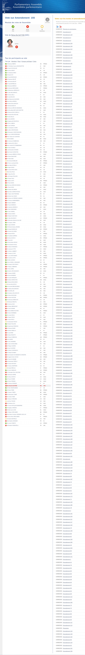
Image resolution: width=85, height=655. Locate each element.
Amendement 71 (67, 499)
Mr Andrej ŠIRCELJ (11, 368)
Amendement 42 (67, 353)
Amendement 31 (67, 250)
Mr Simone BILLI (10, 94)
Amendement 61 (67, 419)
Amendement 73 (67, 605)
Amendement (66, 459)
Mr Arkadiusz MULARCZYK (13, 293)
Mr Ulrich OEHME (11, 308)
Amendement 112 (67, 622)
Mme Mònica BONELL (12, 101)
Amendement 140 (67, 287)
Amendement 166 (67, 338)
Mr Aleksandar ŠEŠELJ (12, 361)
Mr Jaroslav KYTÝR (11, 249)
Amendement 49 (67, 381)
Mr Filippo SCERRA (11, 346)
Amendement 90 (67, 487)
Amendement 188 (67, 465)
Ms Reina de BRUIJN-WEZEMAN (14, 108)
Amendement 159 (67, 301)
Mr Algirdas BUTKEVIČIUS (13, 121)
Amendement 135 (67, 166)
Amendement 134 (67, 155)
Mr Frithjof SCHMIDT (11, 352)
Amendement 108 (67, 439)
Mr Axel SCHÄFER (11, 348)
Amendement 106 (67, 450)
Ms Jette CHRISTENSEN (12, 130)
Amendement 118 (67, 525)
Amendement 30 (67, 241)
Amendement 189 (67, 462)
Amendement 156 (67, 651)
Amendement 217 (67, 77)
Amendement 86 (67, 616)
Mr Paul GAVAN (10, 182)
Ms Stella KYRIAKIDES (12, 246)
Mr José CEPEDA (11, 125)
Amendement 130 (67, 138)
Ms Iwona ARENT (11, 70)
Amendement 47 (67, 367)
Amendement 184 (67, 209)
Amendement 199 (67, 118)
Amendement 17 (67, 126)
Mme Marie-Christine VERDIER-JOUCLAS (16, 414)
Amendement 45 (67, 364)
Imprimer (47, 22)
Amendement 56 (67, 407)
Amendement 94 (67, 619)
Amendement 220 (67, 218)
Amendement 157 (67, 129)
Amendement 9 (67, 69)
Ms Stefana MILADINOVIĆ (13, 288)
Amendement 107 (67, 436)
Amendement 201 (67, 278)
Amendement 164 (67, 333)
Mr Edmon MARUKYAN (12, 279)
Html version (57, 27)
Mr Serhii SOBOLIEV (11, 370)
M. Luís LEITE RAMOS (12, 255)
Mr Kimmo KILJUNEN (12, 231)
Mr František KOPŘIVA (12, 235)
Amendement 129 (67, 161)
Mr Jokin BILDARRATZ (12, 92)
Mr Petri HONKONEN (11, 209)
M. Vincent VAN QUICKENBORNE (14, 405)
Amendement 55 (67, 404)
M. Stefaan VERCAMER (12, 412)
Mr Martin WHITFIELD (12, 418)
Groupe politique (27, 61)
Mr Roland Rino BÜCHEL (12, 114)
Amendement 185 (67, 212)
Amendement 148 (67, 247)
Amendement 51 (67, 396)
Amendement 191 (67, 513)
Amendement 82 (67, 550)
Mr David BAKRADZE (12, 77)
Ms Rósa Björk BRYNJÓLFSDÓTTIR (15, 110)
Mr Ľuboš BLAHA (11, 97)
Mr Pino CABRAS (11, 123)
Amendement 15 (67, 112)
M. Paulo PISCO (10, 319)
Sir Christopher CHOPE (12, 127)
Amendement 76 (67, 565)
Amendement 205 (67, 542)
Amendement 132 (67, 313)
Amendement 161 (67, 324)
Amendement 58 (67, 410)
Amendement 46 (67, 376)
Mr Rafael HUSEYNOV (12, 216)
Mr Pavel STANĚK (11, 379)
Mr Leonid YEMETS (11, 423)
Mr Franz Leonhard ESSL (12, 163)
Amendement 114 (67, 596)
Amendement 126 (67, 318)
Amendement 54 (67, 401)
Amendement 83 (67, 571)
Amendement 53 (67, 399)
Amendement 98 (67, 576)
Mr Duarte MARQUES (12, 277)
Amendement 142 (67, 238)
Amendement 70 (67, 473)
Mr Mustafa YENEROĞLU (12, 425)
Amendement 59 (67, 453)
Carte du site (4, 0)
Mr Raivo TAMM (10, 390)
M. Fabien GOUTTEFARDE (13, 193)
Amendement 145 (67, 123)
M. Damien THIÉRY (11, 392)
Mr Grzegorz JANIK (11, 222)
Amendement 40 (67, 315)
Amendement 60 (67, 416)
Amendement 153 (67, 270)
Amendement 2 (67, 510)
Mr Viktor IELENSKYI (11, 218)
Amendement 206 (67, 602)
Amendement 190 (67, 470)
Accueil (4, 12)
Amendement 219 (67, 467)
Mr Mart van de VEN (11, 410)
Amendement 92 (67, 645)
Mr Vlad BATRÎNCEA (11, 83)
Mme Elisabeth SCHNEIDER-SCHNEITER (16, 354)
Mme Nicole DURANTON (12, 152)
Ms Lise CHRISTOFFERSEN (13, 134)
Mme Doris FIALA (11, 171)
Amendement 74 (67, 611)
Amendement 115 (67, 456)
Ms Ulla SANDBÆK (11, 341)
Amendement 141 (67, 229)
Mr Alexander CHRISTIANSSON (14, 132)
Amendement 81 (67, 536)
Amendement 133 (67, 34)
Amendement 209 (67, 75)
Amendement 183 (67, 207)
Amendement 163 (67, 330)
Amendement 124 (67, 267)
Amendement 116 (67, 493)
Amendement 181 (67, 63)
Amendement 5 (67, 40)
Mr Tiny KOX (10, 240)
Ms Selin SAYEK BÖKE (12, 343)
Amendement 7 (67, 60)
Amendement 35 (67, 284)
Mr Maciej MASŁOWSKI (12, 282)
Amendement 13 (67, 98)
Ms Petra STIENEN (11, 381)
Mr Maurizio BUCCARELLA (13, 112)
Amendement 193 (67, 281)
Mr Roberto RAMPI (11, 328)
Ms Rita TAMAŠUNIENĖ (12, 387)
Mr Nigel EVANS (10, 167)
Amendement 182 (67, 255)
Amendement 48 (67, 370)
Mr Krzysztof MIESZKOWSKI (13, 286)
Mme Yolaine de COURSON (13, 136)
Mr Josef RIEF (10, 332)
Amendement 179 (67, 201)
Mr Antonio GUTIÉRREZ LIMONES (14, 198)
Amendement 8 (67, 66)
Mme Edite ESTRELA (12, 165)
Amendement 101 (67, 648)
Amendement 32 (67, 252)
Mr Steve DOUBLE (11, 147)
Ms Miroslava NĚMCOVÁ (12, 299)
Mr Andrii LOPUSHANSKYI (13, 271)
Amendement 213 (67, 227)
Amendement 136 (67, 215)
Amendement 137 (67, 181)
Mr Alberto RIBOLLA (11, 330)
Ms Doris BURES (11, 119)
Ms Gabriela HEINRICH (12, 207)
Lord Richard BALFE (11, 81)
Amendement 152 (67, 637)
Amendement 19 (67, 146)
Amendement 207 (67, 361)
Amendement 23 (67, 175)
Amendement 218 (67, 57)
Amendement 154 (67, 43)
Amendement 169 (67, 192)
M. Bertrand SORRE (11, 374)
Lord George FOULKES (12, 176)
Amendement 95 (67, 639)
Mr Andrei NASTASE (11, 297)
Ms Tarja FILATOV (11, 174)
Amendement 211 (67, 519)
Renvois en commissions (69, 29)
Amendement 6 (67, 52)
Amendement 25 (67, 186)
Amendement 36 (67, 290)
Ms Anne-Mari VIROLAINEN (13, 416)
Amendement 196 (67, 373)
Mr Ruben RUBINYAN (12, 337)
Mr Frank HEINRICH (11, 205)
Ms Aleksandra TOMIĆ (12, 394)
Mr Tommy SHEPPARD (12, 365)
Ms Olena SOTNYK (11, 376)
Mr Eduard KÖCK (11, 233)
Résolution (66, 628)
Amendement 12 (67, 95)
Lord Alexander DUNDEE (12, 149)
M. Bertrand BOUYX (11, 105)
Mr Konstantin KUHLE (12, 244)
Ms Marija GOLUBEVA (12, 189)
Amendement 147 (67, 120)
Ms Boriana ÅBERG (11, 63)
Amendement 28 (67, 232)
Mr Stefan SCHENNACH (12, 350)
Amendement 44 (67, 545)
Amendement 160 (67, 321)
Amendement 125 (67, 298)
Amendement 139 (67, 634)
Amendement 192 (67, 55)
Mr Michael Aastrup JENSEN (13, 227)
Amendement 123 (67, 92)
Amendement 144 (67, 631)
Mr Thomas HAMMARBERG (13, 200)
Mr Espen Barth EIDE (11, 156)
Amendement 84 (67, 573)
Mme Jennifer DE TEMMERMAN (14, 145)
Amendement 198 (67, 356)
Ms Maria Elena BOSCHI (12, 103)
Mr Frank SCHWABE (11, 359)
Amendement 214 (67, 261)
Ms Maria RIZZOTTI (11, 335)
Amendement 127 (67, 304)
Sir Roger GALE (10, 178)
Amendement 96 (67, 553)
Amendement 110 (67, 444)
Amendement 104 (67, 430)
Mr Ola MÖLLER (10, 290)
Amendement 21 (67, 163)
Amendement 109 (67, 442)
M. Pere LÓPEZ (10, 268)
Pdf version (60, 27)
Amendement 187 (67, 479)
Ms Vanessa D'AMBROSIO (13, 141)
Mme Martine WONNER (12, 421)
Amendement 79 (67, 528)
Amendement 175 (67, 109)
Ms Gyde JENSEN (11, 224)
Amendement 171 (67, 390)
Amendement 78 (67, 507)
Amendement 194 (67, 258)
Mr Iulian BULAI (10, 116)
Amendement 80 (67, 533)
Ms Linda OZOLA (11, 315)
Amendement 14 (67, 106)
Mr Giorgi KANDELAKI (12, 229)
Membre (14, 61)
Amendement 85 (67, 614)
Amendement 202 (67, 344)
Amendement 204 (67, 548)
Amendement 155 (67, 539)
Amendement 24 (67, 184)
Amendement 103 (67, 427)
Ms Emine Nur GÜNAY (12, 196)
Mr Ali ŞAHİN (10, 339)
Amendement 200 (67, 358)
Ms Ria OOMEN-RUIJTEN (13, 310)
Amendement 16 (67, 115)
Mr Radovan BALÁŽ (11, 79)
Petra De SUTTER (18, 35)
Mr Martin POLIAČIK (11, 324)
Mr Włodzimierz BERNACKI (13, 90)
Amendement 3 (67, 32)
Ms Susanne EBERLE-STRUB (14, 154)
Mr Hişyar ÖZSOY (11, 317)
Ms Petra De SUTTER (12, 385)
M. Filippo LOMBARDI (12, 266)
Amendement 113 (67, 625)
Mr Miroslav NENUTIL (12, 301)
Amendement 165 (67, 336)
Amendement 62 (67, 568)
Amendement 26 (67, 221)
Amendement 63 (67, 582)
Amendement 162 (67, 327)
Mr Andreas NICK (11, 304)
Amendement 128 (67, 178)
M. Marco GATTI (10, 180)
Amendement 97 (67, 422)
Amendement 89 (67, 476)
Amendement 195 (67, 384)
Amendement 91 (67, 490)
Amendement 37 (67, 293)
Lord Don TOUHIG (11, 401)
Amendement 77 (67, 485)
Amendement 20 (67, 149)
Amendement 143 (67, 244)
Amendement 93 (67, 599)
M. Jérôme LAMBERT (12, 251)
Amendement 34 (67, 275)
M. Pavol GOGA (10, 187)
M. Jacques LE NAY (11, 253)
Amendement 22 (67, 169)
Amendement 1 (67, 559)
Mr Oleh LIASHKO (11, 260)
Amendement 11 (67, 80)
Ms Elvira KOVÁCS (11, 238)
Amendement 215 (67, 158)
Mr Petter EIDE (10, 158)
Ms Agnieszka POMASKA (12, 326)
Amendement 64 (67, 591)
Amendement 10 (67, 72)
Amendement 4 (67, 37)
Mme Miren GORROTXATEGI (13, 191)
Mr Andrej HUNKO (11, 213)
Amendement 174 (67, 89)
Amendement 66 (67, 132)
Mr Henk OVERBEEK (11, 312)
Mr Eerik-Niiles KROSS (12, 242)
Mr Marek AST (10, 74)
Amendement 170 (67, 195)
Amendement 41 (67, 562)
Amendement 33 (67, 264)
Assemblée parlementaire (22, 6)
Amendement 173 (67, 86)
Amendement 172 (67, 496)
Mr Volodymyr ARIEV (11, 72)
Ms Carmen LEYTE (11, 257)
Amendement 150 (67, 103)
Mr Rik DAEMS (10, 138)
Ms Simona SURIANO (12, 383)
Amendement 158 (67, 143)
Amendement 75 (67, 482)
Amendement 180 (67, 204)
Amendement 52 (67, 393)
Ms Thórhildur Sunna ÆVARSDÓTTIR (15, 66)
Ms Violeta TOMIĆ (11, 396)
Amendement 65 (67, 588)
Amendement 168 (67, 189)
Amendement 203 (67, 516)
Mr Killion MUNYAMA (11, 295)
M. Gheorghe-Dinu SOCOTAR (13, 372)
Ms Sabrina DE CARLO (12, 143)
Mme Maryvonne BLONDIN (13, 99)
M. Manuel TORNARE (12, 399)
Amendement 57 (67, 413)
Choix (34, 61)
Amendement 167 (67, 341)
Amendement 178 (67, 198)
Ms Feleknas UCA (11, 403)
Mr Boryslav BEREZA (11, 86)
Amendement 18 (67, 135)
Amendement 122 (67, 350)
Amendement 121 (67, 556)
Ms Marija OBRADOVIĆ (12, 306)
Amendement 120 (67, 502)
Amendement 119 (67, 642)
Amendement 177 (67, 272)
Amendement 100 (67, 530)
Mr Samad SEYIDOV (11, 363)
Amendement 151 (67, 83)
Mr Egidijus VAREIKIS (12, 407)
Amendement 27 (67, 224)
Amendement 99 (67, 579)
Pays (19, 61)
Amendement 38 (67, 307)
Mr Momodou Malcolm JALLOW (14, 220)
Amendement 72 (67, 608)
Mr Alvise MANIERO (11, 275)
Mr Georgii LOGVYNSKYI (12, 264)
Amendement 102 (67, 424)
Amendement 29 (67, 235)
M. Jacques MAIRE (11, 273)
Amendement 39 (67, 310)
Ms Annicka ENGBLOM (12, 160)
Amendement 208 (67, 100)
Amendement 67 (67, 585)
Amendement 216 (67, 172)
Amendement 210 (67, 152)
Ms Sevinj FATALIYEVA (12, 169)
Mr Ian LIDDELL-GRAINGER (13, 262)
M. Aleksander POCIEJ (12, 321)
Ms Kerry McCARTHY (12, 284)
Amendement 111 (67, 447)
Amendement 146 (67, 295)
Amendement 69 (67, 594)
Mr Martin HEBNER (11, 202)
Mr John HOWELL (11, 211)
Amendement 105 (67, 433)
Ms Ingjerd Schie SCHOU (12, 357)
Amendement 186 (67, 505)
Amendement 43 (67, 347)
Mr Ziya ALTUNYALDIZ (12, 68)
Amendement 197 (67, 379)
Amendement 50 (67, 387)
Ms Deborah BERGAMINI (12, 88)
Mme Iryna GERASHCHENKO (13, 185)
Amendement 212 (67, 49)
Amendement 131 (67, 141)
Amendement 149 (67, 46)
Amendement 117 (67, 522)
